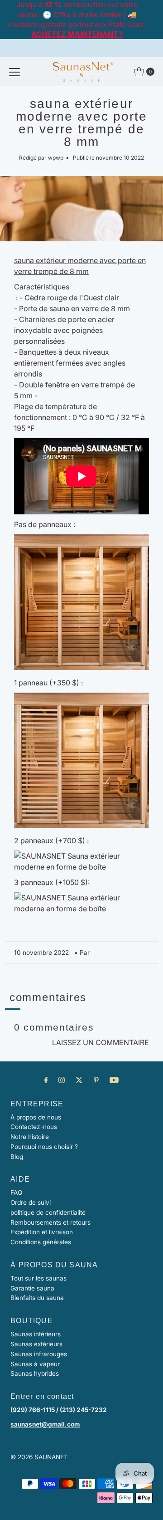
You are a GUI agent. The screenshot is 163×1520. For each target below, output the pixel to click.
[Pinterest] (96, 1080)
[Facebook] (46, 1080)
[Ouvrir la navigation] (14, 72)
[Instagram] (61, 1080)
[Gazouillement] (79, 1080)
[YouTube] (114, 1080)
